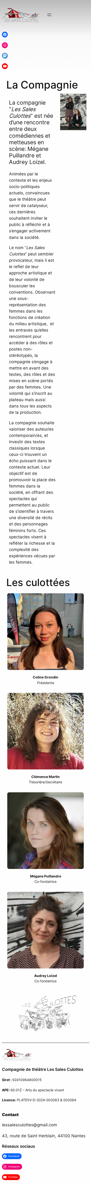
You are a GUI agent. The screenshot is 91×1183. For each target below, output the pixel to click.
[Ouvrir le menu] (49, 15)
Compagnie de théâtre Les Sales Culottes (42, 1069)
